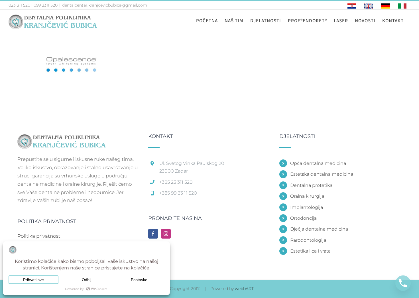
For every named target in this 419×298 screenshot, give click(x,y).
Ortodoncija (303, 218)
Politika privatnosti (39, 236)
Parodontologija (308, 240)
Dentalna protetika (311, 185)
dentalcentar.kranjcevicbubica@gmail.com (104, 5)
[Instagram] (166, 234)
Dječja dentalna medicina (319, 229)
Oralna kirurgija (307, 196)
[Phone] (403, 283)
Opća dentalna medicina (318, 163)
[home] (61, 138)
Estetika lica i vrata (310, 251)
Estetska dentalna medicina (321, 174)
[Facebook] (153, 234)
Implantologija (306, 207)
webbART (244, 288)
